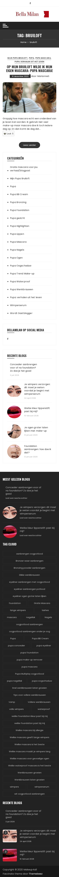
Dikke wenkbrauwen (29, 574)
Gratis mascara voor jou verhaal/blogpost (24, 168)
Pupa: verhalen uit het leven (29, 61)
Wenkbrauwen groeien (30, 772)
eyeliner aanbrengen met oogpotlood (29, 581)
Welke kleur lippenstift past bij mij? (37, 410)
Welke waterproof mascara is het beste (29, 765)
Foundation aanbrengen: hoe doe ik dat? (37, 449)
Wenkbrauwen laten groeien (29, 779)
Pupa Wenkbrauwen (21, 289)
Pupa (31, 58)
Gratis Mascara (42, 603)
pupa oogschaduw (42, 680)
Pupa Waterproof (20, 281)
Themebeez (36, 873)
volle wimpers (16, 709)
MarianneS (43, 76)
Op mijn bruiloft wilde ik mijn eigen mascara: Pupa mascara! (29, 68)
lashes (45, 610)
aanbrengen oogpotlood (29, 553)
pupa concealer (16, 645)
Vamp (12, 702)
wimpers (14, 786)
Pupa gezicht (17, 218)
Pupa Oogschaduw (20, 265)
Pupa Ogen (16, 257)
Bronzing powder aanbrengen (29, 567)
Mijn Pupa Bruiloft (17, 58)
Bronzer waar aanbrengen (29, 560)
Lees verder (29, 145)
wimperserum (42, 786)
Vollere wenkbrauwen (39, 702)
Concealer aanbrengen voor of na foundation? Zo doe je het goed (23, 368)
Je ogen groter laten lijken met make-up (36, 429)
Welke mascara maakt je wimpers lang (29, 751)
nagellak (30, 617)
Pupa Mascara (43, 58)
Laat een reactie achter (16, 498)
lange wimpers (18, 610)
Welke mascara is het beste (29, 744)
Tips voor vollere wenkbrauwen (29, 694)
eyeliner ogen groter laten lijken (29, 596)
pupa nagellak (14, 680)
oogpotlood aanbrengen (29, 624)
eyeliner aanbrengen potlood (29, 589)
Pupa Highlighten (19, 226)
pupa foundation (29, 652)
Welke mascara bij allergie (29, 730)
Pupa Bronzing (18, 202)
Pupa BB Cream (19, 194)
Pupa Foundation (19, 210)
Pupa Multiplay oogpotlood (29, 673)
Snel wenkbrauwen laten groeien (29, 687)
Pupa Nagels (17, 249)
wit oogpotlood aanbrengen (29, 793)
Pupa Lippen (17, 234)
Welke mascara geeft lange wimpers (29, 737)
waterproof (44, 709)
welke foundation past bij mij (29, 723)
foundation (15, 603)
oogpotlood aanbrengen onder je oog (29, 631)
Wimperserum (18, 305)
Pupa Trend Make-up (22, 273)
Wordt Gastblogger (21, 313)
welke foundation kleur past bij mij (30, 716)
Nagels (48, 617)
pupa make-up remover (29, 659)
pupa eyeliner (44, 645)
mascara (12, 617)
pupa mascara (29, 666)
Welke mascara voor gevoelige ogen (29, 758)
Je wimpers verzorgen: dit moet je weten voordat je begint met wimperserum (37, 389)
